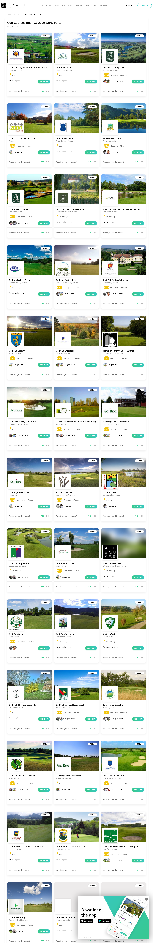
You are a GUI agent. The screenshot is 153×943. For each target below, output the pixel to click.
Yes (42, 91)
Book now (44, 82)
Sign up (144, 5)
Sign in (129, 5)
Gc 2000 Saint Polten (13, 14)
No (47, 91)
